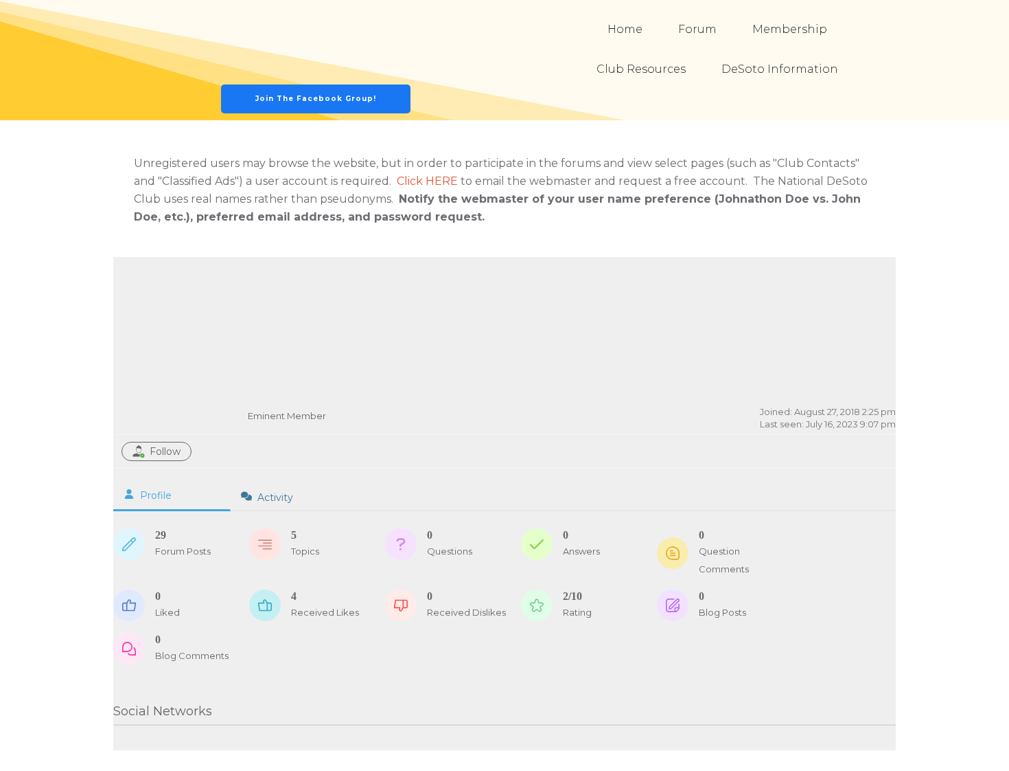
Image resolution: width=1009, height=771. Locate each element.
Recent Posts (846, 282)
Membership (789, 29)
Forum (697, 29)
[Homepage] (316, 42)
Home (624, 29)
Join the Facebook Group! (315, 98)
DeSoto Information (779, 69)
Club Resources (641, 69)
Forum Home (762, 282)
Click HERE (427, 181)
